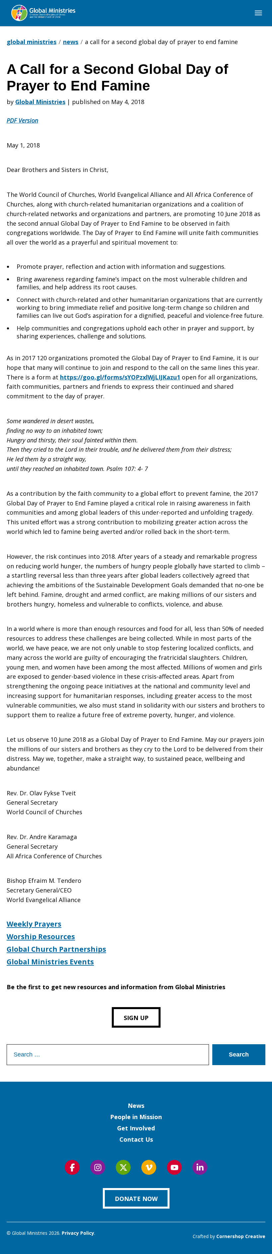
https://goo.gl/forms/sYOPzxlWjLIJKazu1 (120, 377)
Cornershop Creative (240, 1236)
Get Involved (136, 1128)
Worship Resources (41, 936)
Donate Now (136, 1199)
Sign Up (136, 1018)
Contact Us (136, 1139)
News (136, 1106)
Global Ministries (40, 102)
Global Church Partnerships (56, 949)
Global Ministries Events (50, 961)
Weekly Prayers (34, 924)
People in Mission (136, 1117)
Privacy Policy (78, 1233)
